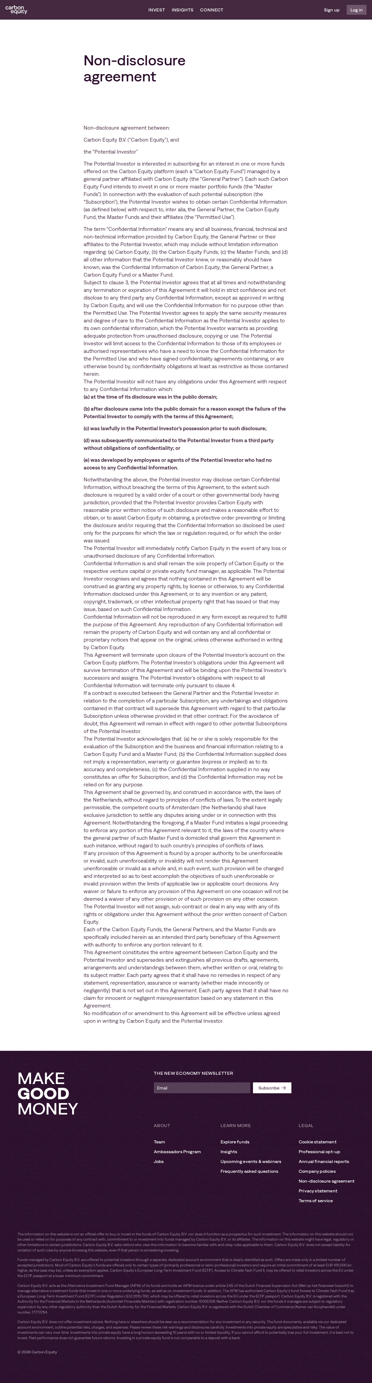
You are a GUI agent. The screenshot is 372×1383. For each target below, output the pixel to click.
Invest (156, 9)
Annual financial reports (324, 1161)
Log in (356, 9)
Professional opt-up (319, 1151)
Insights (183, 9)
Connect (212, 9)
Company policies (317, 1171)
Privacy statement (318, 1190)
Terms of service (316, 1200)
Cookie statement (318, 1141)
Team (159, 1141)
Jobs (159, 1161)
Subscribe (268, 1087)
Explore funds (235, 1141)
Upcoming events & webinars (251, 1161)
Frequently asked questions (249, 1171)
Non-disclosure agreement (327, 1181)
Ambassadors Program (177, 1151)
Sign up (332, 9)
